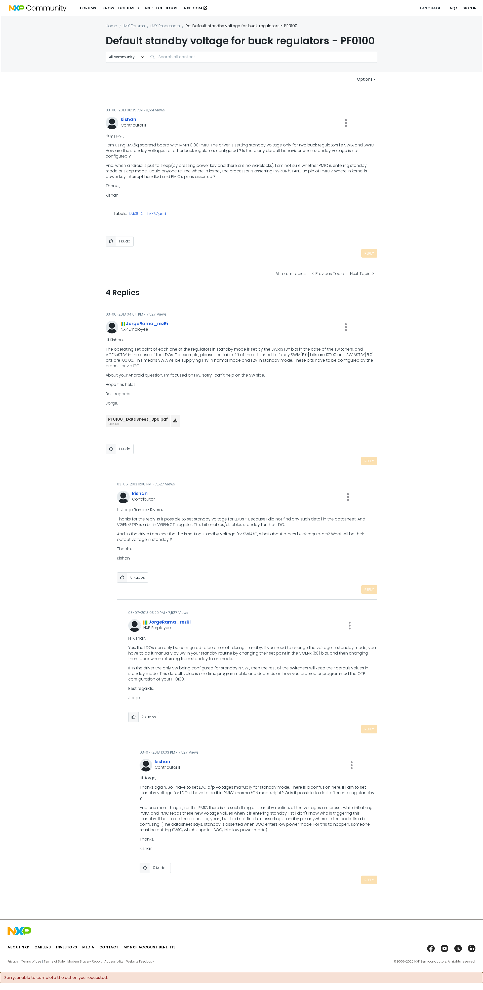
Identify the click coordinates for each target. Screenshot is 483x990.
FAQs (453, 8)
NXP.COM (193, 8)
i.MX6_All (136, 214)
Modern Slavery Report (84, 961)
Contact (108, 947)
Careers (42, 947)
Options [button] (365, 79)
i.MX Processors (165, 26)
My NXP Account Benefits (150, 947)
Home (111, 26)
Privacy (13, 961)
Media (88, 947)
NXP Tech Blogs (161, 8)
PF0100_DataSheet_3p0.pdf (138, 419)
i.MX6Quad (156, 214)
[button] (346, 123)
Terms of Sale (54, 961)
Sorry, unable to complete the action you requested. (56, 977)
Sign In (470, 8)
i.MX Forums (134, 26)
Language (430, 8)
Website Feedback (140, 961)
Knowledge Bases (121, 8)
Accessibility (114, 961)
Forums (88, 8)
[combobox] (262, 57)
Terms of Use (31, 961)
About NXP (18, 947)
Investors (66, 947)
